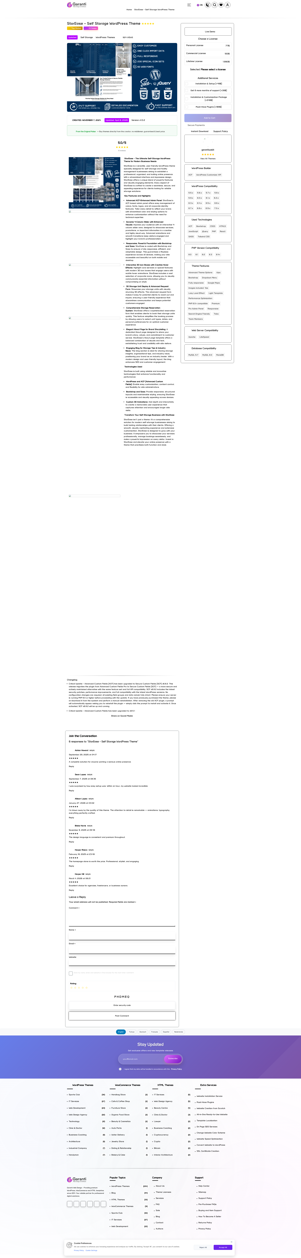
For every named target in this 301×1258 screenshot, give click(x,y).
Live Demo (209, 31)
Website (72, 957)
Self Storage (87, 37)
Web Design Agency (87, 1115)
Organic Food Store (129, 1115)
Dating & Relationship (129, 1148)
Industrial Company (87, 1148)
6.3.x (190, 203)
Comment (74, 908)
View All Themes (208, 158)
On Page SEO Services (207, 1127)
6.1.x (208, 198)
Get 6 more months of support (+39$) (210, 90)
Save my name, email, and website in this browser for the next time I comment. (104, 973)
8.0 (189, 254)
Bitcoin (172, 1148)
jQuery (205, 231)
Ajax (218, 272)
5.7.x (208, 193)
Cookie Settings (91, 1250)
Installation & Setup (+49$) (213, 83)
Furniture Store (129, 1108)
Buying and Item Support (210, 1210)
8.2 (203, 254)
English (121, 1032)
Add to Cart (209, 118)
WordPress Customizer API (208, 175)
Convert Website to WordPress (211, 1145)
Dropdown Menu (209, 278)
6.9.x (208, 208)
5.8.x (216, 193)
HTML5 (222, 226)
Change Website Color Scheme (211, 1133)
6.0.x (199, 198)
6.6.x (216, 203)
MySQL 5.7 (193, 355)
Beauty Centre (172, 1108)
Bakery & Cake (129, 1155)
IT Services (87, 1101)
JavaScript (193, 231)
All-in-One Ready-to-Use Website (212, 1114)
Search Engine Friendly (199, 314)
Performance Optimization (200, 298)
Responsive (213, 309)
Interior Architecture (172, 1155)
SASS (191, 236)
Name (72, 929)
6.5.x (208, 203)
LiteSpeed (204, 337)
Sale (158, 1210)
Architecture (87, 1141)
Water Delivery (129, 1135)
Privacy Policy (176, 1069)
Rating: (73, 983)
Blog (129, 1193)
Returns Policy (205, 1222)
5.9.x (190, 198)
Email (72, 943)
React (222, 231)
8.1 (197, 254)
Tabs (216, 314)
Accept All (223, 1247)
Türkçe (131, 1032)
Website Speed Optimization (210, 1139)
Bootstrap (201, 226)
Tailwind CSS (204, 236)
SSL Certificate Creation (208, 1151)
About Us (160, 1186)
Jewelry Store (129, 1141)
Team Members (195, 319)
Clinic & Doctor (87, 1128)
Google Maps (214, 283)
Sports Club (87, 1094)
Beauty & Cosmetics (129, 1121)
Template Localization (207, 1120)
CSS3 (212, 226)
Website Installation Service (209, 1096)
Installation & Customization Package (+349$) (210, 97)
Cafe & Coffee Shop (129, 1101)
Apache (191, 337)
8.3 (210, 254)
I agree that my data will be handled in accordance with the (153, 1069)
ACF (190, 175)
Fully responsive (196, 283)
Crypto (172, 1141)
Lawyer (172, 1121)
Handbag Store (129, 1094)
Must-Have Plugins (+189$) (212, 106)
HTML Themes (165, 1085)
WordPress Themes (105, 37)
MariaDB (220, 355)
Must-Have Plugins (205, 1102)
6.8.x (199, 208)
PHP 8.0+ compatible (198, 303)
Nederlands (178, 1032)
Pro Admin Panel (196, 309)
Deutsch (143, 1032)
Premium (216, 303)
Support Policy (220, 131)
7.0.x (216, 208)
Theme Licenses (163, 1192)
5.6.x (199, 193)
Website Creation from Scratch (211, 1108)
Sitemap (202, 1192)
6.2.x (216, 198)
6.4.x (199, 203)
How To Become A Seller (209, 1216)
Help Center (204, 1186)
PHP (214, 231)
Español (166, 1032)
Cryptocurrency (172, 1135)
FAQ (157, 1204)
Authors (159, 1229)
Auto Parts (129, 1128)
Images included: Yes (198, 288)
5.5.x (190, 193)
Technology (87, 1121)
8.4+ (218, 254)
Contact (159, 1222)
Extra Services (208, 1085)
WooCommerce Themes (127, 1085)
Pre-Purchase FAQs (207, 1204)
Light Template (216, 293)
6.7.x (190, 208)
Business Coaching (87, 1135)
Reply (71, 766)
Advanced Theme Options (200, 272)
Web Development (87, 1108)
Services (160, 1198)
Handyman (87, 1155)
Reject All (203, 1247)
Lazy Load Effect (196, 293)
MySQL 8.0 (207, 355)
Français (154, 1032)
